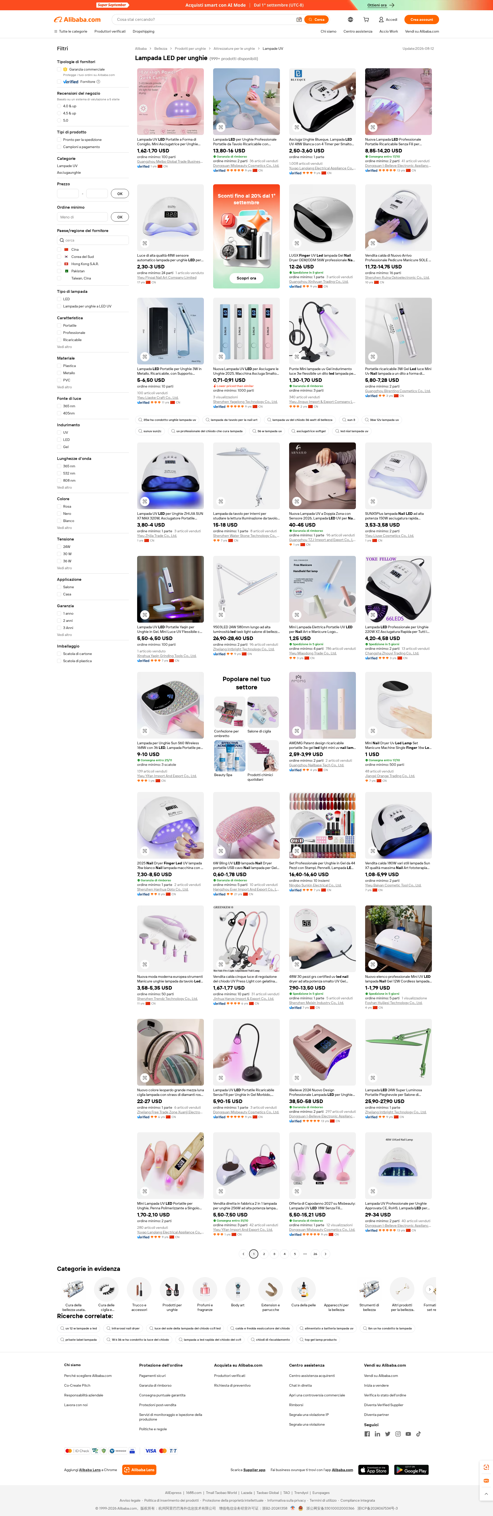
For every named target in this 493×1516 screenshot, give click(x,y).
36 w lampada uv (270, 431)
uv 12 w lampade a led (81, 1328)
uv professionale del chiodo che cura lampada (209, 431)
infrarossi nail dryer (126, 1328)
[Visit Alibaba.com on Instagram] (398, 1434)
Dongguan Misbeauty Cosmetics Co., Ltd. (246, 165)
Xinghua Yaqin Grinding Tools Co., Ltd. (166, 656)
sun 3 (351, 420)
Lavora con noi (76, 1405)
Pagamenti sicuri (152, 1376)
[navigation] (93, 652)
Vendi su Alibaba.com (381, 1376)
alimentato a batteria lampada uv (329, 1328)
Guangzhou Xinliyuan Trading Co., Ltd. (318, 281)
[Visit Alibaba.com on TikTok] (418, 1434)
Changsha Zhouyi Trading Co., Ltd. (392, 653)
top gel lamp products (321, 1339)
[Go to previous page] (243, 1254)
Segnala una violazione (307, 1424)
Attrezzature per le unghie (234, 48)
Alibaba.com (342, 1470)
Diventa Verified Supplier (383, 1405)
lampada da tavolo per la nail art (234, 420)
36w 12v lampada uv (384, 420)
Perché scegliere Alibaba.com (88, 1376)
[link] (486, 1467)
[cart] (367, 20)
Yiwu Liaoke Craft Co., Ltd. (157, 397)
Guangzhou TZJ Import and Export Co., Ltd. (322, 540)
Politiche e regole (153, 1429)
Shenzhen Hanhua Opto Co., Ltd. (162, 889)
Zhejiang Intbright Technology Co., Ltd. (243, 649)
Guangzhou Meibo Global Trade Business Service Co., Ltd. (170, 161)
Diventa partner (376, 1415)
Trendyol (301, 1493)
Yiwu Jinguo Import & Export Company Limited (322, 402)
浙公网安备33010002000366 (330, 1508)
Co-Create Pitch (77, 1385)
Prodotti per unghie (190, 48)
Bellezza (160, 48)
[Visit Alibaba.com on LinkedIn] (377, 1434)
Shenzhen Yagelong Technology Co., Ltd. (245, 402)
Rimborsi (296, 1405)
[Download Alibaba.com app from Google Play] (411, 1470)
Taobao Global (268, 1493)
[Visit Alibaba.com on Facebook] (367, 1434)
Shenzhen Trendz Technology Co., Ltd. (167, 999)
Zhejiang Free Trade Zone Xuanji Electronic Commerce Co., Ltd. (170, 1112)
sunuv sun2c (153, 431)
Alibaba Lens (90, 1470)
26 (315, 1254)
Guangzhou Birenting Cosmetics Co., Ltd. (398, 391)
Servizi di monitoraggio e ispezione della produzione (170, 1417)
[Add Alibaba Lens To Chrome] (139, 1470)
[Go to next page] (325, 1254)
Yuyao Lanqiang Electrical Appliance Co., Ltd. (322, 168)
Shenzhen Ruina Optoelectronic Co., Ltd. (397, 277)
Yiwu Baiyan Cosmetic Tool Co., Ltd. (393, 885)
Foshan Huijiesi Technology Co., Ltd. (393, 1003)
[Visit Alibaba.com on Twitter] (388, 1434)
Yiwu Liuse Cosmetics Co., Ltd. (389, 536)
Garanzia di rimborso (155, 1385)
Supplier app (254, 1470)
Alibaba (141, 48)
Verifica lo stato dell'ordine (385, 1395)
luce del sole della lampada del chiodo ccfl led (188, 1328)
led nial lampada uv (354, 431)
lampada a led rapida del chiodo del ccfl (212, 1339)
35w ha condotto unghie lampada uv (170, 420)
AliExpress (173, 1493)
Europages (321, 1493)
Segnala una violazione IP (309, 1415)
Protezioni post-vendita (157, 1405)
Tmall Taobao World (221, 1493)
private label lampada (81, 1339)
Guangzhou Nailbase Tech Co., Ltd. (316, 765)
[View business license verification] (292, 1508)
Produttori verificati (229, 1376)
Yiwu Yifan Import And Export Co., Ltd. (167, 776)
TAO (286, 1493)
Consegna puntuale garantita (162, 1395)
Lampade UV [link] (273, 48)
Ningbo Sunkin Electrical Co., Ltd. (315, 885)
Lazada (246, 1493)
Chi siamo (72, 1365)
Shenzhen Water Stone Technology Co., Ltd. (246, 536)
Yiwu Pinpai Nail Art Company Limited (166, 277)
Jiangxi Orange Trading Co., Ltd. (390, 776)
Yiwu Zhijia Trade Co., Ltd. (157, 536)
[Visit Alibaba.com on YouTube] (408, 1434)
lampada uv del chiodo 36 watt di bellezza (302, 420)
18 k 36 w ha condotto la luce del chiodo (140, 1339)
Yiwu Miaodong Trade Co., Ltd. (313, 653)
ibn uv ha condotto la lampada (390, 1328)
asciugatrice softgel (311, 431)
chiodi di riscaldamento (273, 1339)
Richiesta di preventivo (232, 1385)
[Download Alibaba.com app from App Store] (373, 1470)
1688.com (194, 1493)
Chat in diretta (300, 1385)
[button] (299, 19)
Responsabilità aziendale (83, 1395)
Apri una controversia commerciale (317, 1395)
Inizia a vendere (376, 1385)
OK (119, 193)
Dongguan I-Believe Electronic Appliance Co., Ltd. (398, 165)
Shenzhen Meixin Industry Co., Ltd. (316, 1003)
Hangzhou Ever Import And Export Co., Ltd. (246, 889)
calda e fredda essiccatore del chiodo (262, 1328)
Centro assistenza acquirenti (312, 1376)
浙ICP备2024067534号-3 (377, 1508)
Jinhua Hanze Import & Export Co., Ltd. (243, 999)
